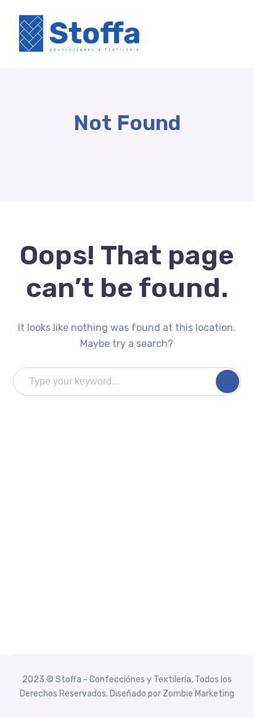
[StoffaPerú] (81, 33)
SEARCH (227, 381)
